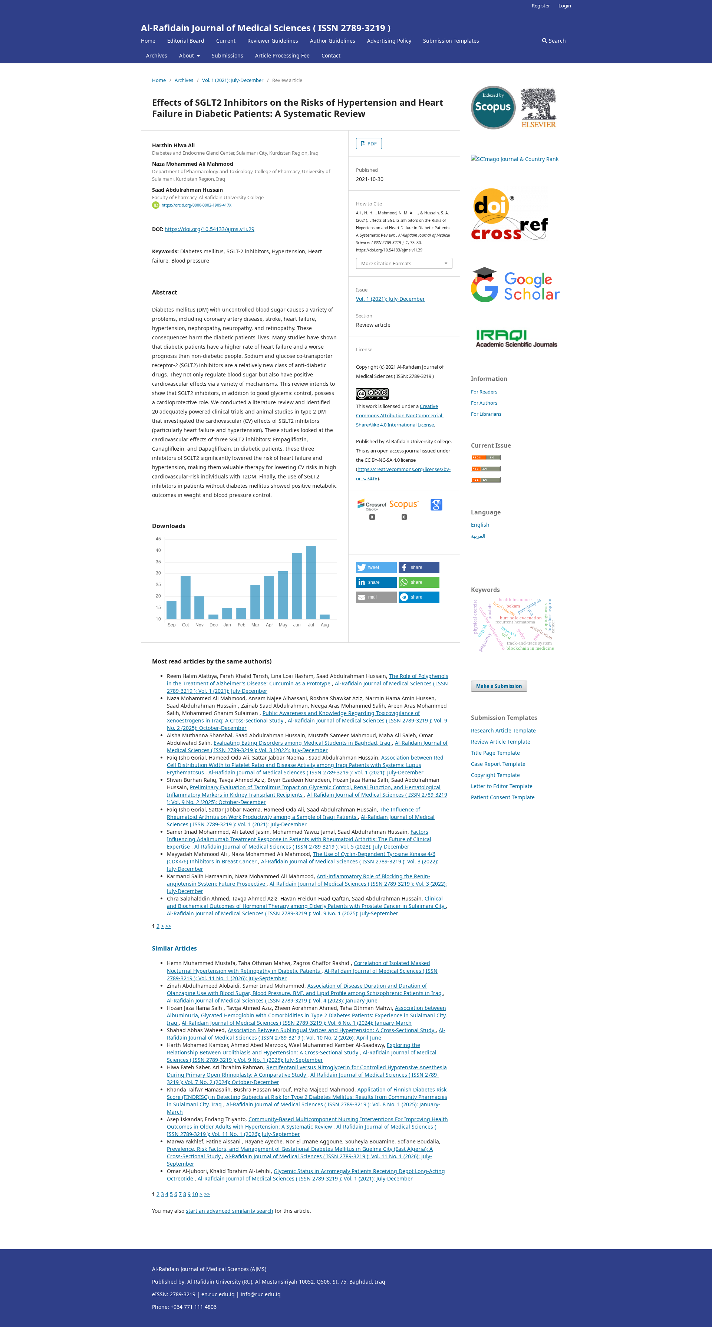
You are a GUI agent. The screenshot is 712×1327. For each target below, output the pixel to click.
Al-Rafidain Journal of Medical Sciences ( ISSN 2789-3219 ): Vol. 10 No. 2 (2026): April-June (306, 1034)
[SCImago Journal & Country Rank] (514, 158)
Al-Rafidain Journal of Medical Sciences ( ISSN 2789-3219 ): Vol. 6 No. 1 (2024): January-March (297, 1022)
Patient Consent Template (503, 797)
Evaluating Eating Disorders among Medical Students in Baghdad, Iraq (303, 742)
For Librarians (486, 414)
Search (556, 40)
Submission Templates (451, 40)
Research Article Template (503, 730)
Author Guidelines (332, 40)
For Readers (484, 391)
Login (564, 5)
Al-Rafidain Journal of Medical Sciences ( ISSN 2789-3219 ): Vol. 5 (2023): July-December (301, 846)
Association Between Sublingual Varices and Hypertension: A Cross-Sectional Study (332, 1030)
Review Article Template (500, 741)
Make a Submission (499, 686)
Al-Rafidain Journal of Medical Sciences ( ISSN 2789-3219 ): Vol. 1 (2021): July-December (315, 772)
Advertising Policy (389, 40)
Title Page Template (495, 752)
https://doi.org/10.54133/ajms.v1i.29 (209, 229)
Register (541, 5)
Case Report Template (498, 763)
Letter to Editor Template (502, 786)
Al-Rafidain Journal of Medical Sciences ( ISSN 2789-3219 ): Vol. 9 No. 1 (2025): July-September (282, 913)
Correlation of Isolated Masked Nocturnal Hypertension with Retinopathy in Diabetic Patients (298, 966)
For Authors (484, 402)
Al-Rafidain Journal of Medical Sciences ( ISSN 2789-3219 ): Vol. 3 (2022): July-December (307, 746)
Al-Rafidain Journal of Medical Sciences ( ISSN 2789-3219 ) (265, 28)
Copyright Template (495, 774)
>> (168, 925)
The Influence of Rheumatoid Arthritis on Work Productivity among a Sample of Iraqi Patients (293, 813)
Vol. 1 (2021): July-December (232, 80)
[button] (376, 567)
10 (195, 1194)
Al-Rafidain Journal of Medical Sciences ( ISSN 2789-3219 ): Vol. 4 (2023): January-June (272, 1000)
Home (148, 40)
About (187, 55)
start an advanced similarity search (229, 1210)
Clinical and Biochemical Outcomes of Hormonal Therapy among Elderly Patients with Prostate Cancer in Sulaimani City (306, 902)
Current (225, 40)
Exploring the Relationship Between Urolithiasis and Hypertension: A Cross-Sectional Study (293, 1048)
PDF (371, 143)
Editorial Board (185, 40)
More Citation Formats (386, 263)
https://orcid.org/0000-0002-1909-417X (196, 205)
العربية (478, 535)
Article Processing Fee (282, 55)
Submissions (227, 55)
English (480, 524)
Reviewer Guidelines (272, 40)
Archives (156, 55)
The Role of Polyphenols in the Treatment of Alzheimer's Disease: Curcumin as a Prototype (307, 679)
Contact (331, 55)
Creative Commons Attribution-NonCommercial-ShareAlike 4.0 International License (400, 415)
